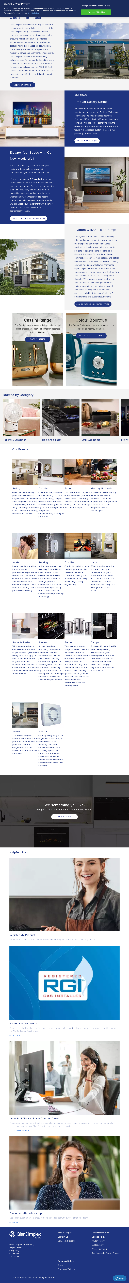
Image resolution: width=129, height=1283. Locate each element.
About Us (62, 1265)
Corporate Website (66, 1269)
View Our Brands (22, 85)
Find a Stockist (65, 817)
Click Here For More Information (28, 218)
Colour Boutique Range (91, 335)
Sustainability (98, 1245)
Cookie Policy (33, 13)
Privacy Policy (98, 1241)
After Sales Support (20, 1131)
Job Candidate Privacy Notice (105, 1253)
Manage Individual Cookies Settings (96, 6)
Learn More (15, 1036)
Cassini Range (38, 339)
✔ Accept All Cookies (96, 12)
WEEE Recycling (99, 1249)
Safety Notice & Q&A (87, 141)
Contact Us (63, 1237)
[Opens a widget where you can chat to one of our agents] (119, 1278)
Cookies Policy (98, 1237)
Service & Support (66, 1241)
